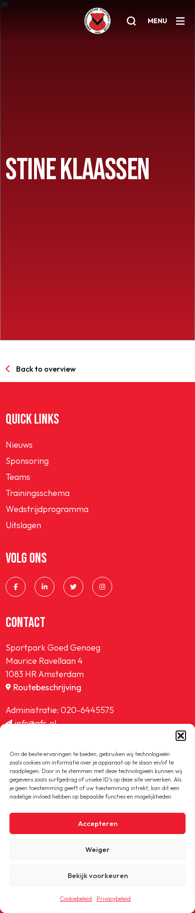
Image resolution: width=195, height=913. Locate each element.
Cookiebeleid (76, 898)
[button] (181, 735)
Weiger (97, 849)
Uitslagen (23, 525)
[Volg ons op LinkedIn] (44, 587)
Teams (18, 476)
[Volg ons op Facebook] (16, 587)
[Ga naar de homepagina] (97, 21)
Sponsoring (27, 460)
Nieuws (19, 444)
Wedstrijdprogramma (47, 509)
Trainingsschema (38, 492)
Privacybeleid (114, 898)
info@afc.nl (35, 723)
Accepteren (97, 823)
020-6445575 (87, 709)
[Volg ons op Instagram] (102, 587)
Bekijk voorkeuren (98, 875)
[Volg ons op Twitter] (73, 587)
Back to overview (46, 369)
